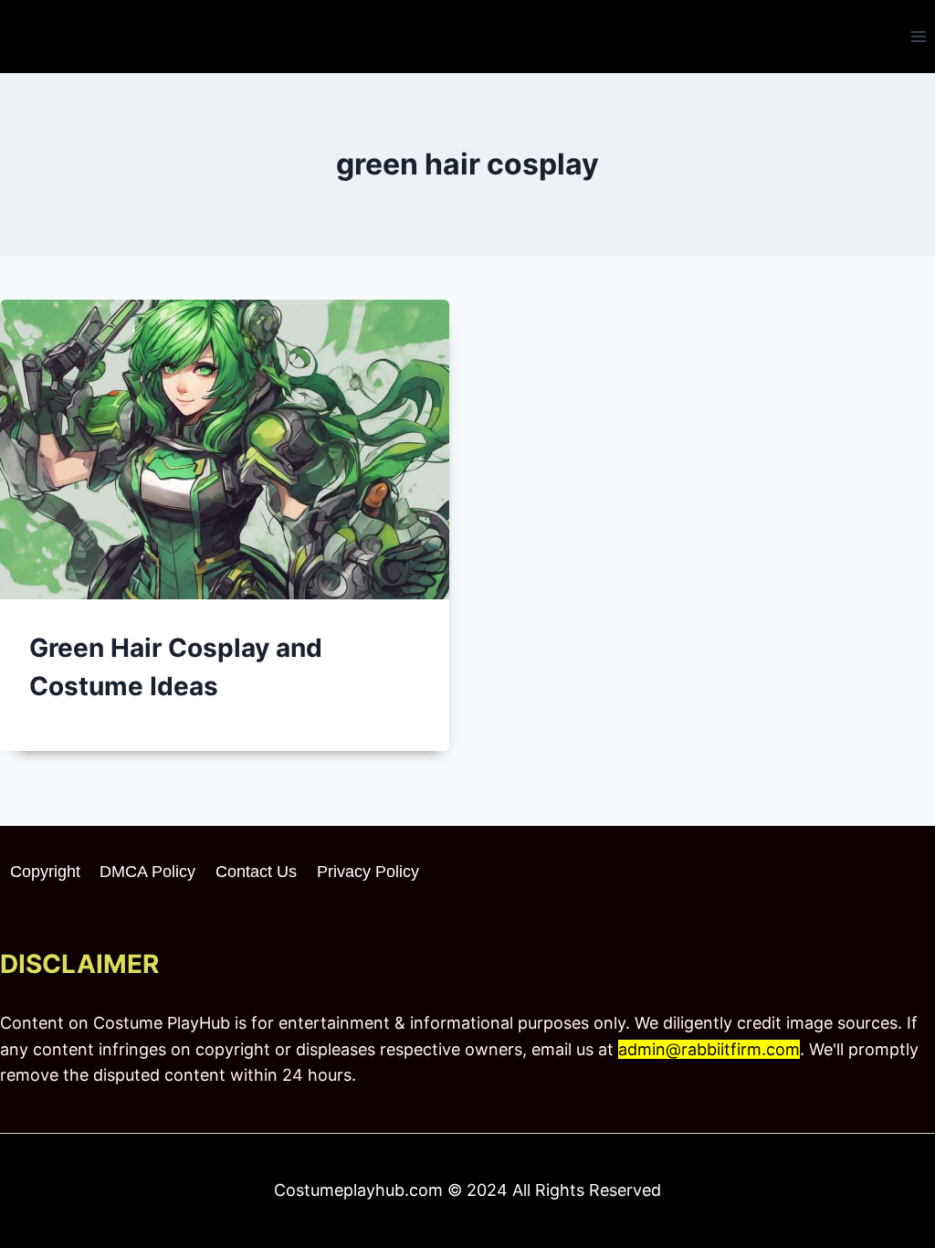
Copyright (45, 871)
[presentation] (224, 449)
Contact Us (256, 871)
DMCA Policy (147, 871)
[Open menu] (918, 36)
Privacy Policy (368, 871)
